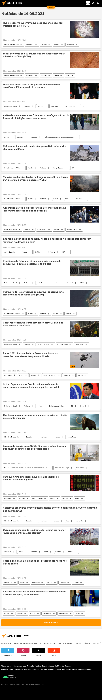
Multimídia (8, 375)
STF (84, 106)
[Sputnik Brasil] (13, 5)
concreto (79, 521)
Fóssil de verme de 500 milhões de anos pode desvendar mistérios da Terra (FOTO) (34, 55)
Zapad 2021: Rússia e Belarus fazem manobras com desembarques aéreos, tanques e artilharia (30, 355)
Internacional (65, 643)
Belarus (33, 375)
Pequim (65, 498)
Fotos (21, 375)
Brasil (78, 643)
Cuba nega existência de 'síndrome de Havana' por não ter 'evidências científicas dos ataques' (34, 531)
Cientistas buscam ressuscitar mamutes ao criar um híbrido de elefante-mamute (35, 416)
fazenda (75, 582)
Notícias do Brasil (10, 106)
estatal (54, 283)
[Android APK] (9, 677)
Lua (67, 521)
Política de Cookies (63, 666)
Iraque (55, 199)
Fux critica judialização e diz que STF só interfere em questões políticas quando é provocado (31, 86)
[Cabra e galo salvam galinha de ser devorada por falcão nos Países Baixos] (84, 567)
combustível (68, 283)
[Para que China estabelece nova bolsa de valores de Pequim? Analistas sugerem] (84, 483)
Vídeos (22, 582)
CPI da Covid (41, 229)
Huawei (83, 406)
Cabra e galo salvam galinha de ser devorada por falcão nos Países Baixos (35, 562)
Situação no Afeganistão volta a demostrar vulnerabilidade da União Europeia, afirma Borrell (34, 593)
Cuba (46, 552)
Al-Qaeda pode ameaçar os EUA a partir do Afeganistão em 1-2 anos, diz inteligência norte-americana (36, 117)
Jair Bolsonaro (70, 106)
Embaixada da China (56, 406)
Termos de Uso (20, 666)
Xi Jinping (51, 252)
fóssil (68, 75)
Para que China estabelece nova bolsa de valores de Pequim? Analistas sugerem (31, 478)
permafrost (71, 437)
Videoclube (8, 582)
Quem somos (6, 666)
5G (72, 406)
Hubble (56, 45)
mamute (57, 437)
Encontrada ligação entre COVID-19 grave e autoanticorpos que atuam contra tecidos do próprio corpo (34, 447)
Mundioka (6, 643)
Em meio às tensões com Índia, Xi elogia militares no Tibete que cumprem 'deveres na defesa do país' (47, 240)
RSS (63, 669)
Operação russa (47, 643)
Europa (32, 613)
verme (56, 75)
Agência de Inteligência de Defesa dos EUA (59, 137)
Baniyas (68, 314)
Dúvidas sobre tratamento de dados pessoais (20, 669)
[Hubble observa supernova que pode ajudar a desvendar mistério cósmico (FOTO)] (84, 29)
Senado (56, 229)
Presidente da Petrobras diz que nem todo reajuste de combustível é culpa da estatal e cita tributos (32, 262)
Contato (30, 666)
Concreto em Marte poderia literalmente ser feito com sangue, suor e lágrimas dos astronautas (50, 509)
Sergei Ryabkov (58, 168)
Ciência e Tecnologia (11, 45)
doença (70, 552)
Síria (67, 199)
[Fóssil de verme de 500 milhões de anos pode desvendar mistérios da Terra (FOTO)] (84, 60)
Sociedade (29, 45)
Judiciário (54, 106)
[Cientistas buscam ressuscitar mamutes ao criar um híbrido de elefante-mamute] (84, 422)
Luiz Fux (40, 106)
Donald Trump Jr (43, 344)
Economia (7, 498)
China (39, 406)
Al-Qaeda (33, 137)
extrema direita (62, 344)
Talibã (77, 613)
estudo (56, 521)
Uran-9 (80, 375)
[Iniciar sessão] (92, 3)
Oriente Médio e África (12, 168)
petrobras (40, 283)
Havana (58, 552)
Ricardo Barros (72, 229)
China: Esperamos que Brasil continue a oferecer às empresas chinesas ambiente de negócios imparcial (31, 386)
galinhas (63, 582)
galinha (49, 582)
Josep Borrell (63, 613)
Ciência (87, 643)
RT (73, 168)
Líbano (55, 314)
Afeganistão (47, 613)
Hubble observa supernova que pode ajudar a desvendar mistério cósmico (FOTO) (33, 24)
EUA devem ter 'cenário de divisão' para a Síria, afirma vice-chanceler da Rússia (35, 148)
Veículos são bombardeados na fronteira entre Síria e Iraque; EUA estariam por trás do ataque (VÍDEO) (35, 178)
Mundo (6, 137)
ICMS (82, 283)
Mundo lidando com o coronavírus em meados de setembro (25, 468)
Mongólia (66, 375)
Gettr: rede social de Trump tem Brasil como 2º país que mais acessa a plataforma (33, 324)
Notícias (44, 45)
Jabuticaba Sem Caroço (25, 643)
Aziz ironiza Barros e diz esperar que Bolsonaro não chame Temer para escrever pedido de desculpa (34, 209)
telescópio (70, 45)
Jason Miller (79, 344)
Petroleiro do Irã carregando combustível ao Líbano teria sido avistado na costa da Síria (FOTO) (33, 293)
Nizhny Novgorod (49, 375)
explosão (79, 199)
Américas (7, 552)
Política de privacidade (44, 666)
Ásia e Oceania (9, 252)
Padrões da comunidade (51, 669)
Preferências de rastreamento (79, 669)
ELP (63, 252)
